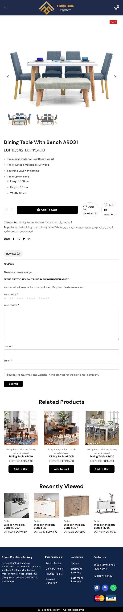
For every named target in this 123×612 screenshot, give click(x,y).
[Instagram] (105, 588)
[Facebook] (97, 588)
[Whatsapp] (113, 588)
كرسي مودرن (26, 231)
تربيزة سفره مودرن (73, 227)
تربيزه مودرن (98, 227)
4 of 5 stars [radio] (30, 298)
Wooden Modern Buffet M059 (14, 526)
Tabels (49, 222)
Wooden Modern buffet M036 (104, 526)
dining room (32, 227)
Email (8, 360)
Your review (11, 305)
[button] (8, 77)
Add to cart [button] (21, 469)
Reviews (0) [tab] (13, 253)
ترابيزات (58, 222)
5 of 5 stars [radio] (44, 298)
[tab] (13, 253)
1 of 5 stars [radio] (5, 298)
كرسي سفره (11, 231)
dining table (47, 227)
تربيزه (87, 227)
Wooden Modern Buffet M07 (74, 526)
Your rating (11, 294)
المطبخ (68, 222)
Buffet (7, 521)
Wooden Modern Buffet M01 (44, 526)
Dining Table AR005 (61, 456)
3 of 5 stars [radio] (20, 298)
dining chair (17, 227)
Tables (58, 227)
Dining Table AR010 (21, 456)
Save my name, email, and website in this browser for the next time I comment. (53, 374)
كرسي (109, 227)
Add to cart (49, 210)
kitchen (39, 222)
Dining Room (26, 222)
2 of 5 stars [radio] (11, 298)
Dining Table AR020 (102, 456)
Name (8, 346)
